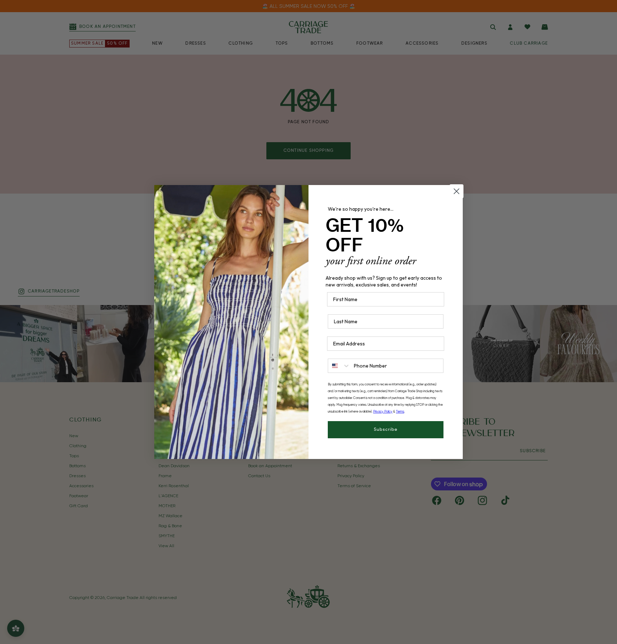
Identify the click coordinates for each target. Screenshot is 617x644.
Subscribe (385, 430)
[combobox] (339, 366)
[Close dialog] (456, 191)
